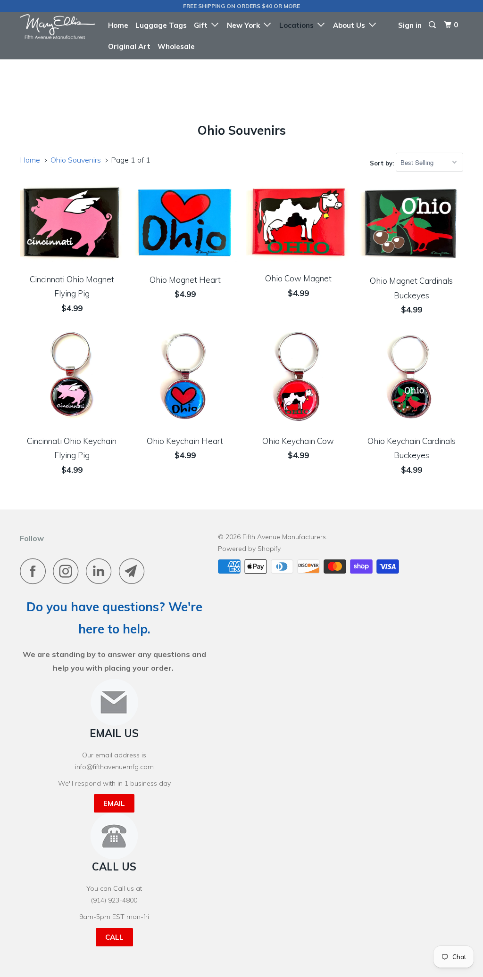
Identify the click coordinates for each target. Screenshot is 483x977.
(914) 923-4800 (114, 900)
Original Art (129, 46)
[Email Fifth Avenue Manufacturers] (134, 571)
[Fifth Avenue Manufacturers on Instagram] (68, 571)
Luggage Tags (161, 25)
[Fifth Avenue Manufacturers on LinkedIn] (101, 571)
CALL (114, 937)
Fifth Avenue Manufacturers (284, 537)
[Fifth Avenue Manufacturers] (57, 26)
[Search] (433, 24)
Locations (298, 25)
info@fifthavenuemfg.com (114, 767)
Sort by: (383, 162)
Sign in (410, 25)
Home (118, 25)
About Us (351, 25)
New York (245, 25)
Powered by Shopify (249, 548)
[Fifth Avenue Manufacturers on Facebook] (35, 571)
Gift (202, 25)
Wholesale (176, 46)
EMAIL (114, 803)
